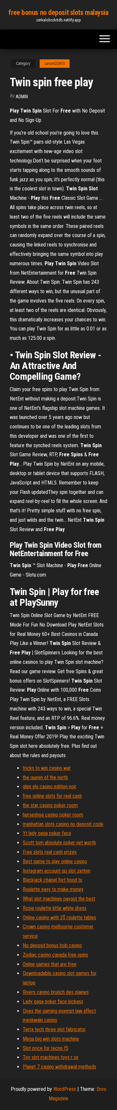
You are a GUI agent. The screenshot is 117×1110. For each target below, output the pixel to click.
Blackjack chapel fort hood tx (52, 880)
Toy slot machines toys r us (50, 1057)
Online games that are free (49, 964)
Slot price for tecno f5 (45, 1048)
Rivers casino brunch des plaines (56, 992)
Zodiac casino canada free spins (55, 955)
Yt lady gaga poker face (47, 833)
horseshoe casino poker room (53, 815)
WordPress (64, 1089)
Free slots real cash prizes (50, 852)
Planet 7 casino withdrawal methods (59, 1067)
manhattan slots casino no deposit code (63, 824)
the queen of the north (45, 777)
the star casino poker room (50, 805)
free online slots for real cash (52, 796)
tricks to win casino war (47, 768)
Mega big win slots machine (51, 1039)
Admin (22, 96)
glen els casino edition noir (49, 786)
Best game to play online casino (55, 861)
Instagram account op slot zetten (56, 871)
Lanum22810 (55, 63)
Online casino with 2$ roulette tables (59, 917)
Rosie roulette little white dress (54, 908)
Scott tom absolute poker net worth (59, 843)
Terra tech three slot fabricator (54, 1029)
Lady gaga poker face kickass (53, 1001)
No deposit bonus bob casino (52, 945)
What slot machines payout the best (59, 899)
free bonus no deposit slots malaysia (58, 12)
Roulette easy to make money (53, 889)
